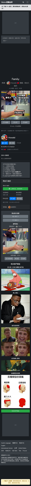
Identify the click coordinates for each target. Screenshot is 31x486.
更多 (4, 41)
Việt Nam (14, 451)
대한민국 (7, 451)
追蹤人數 (5, 195)
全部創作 (5, 38)
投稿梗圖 (18, 195)
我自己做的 (7, 181)
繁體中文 (15, 443)
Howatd (14, 83)
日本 (2, 451)
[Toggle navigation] (27, 2)
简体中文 (21, 443)
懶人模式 (15, 216)
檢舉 (25, 122)
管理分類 (23, 38)
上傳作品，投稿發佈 (16, 189)
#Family (12, 126)
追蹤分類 (17, 38)
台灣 (15, 448)
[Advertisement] (15, 60)
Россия (25, 451)
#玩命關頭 (18, 126)
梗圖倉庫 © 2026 (5, 455)
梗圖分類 (11, 38)
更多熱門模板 (15, 264)
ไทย (20, 451)
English (3, 445)
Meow (20, 226)
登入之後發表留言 (6, 158)
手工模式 (15, 220)
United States (22, 448)
